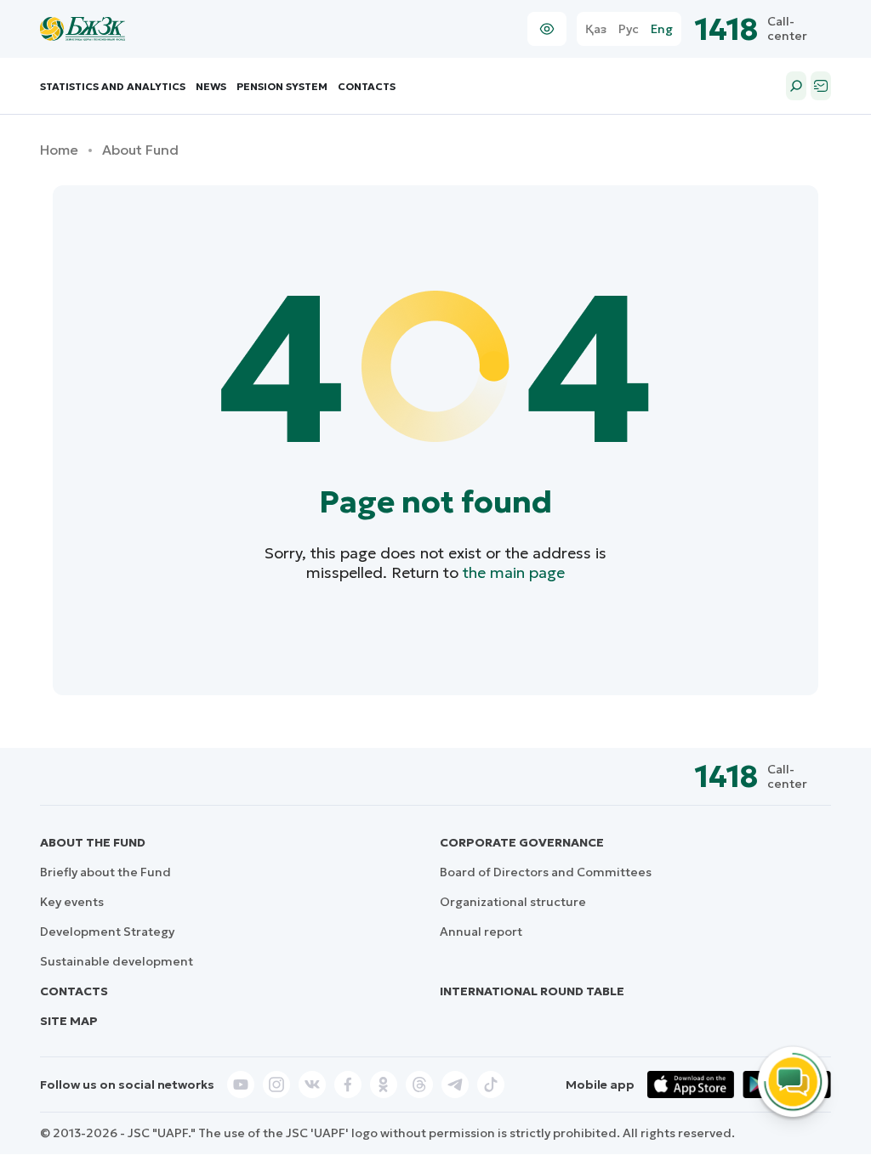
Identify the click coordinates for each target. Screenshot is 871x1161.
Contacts (367, 86)
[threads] (419, 1084)
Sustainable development (116, 961)
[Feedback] (821, 85)
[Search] (796, 85)
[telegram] (455, 1084)
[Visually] (546, 29)
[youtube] (240, 1084)
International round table (532, 991)
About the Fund (92, 842)
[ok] (383, 1084)
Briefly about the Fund (105, 872)
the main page (514, 572)
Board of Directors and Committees (546, 872)
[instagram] (276, 1084)
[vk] (312, 1084)
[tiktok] (490, 1084)
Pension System (281, 86)
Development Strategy (107, 931)
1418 (727, 29)
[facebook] (347, 1084)
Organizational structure (513, 901)
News (211, 86)
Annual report (481, 931)
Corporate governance (522, 842)
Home (59, 150)
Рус (628, 29)
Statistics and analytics (112, 86)
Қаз (595, 29)
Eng (662, 29)
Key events (72, 901)
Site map (69, 1020)
